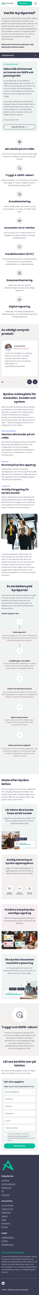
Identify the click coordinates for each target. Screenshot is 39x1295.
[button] (36, 3)
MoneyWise (25, 348)
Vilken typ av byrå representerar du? (19, 1086)
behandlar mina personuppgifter (18, 1136)
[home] (8, 3)
